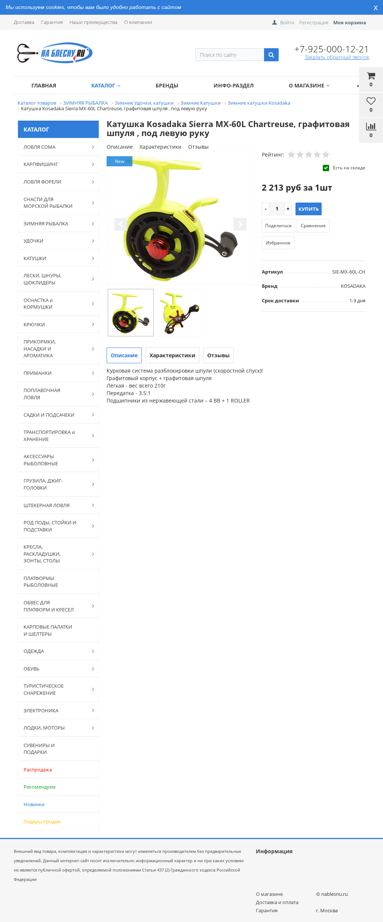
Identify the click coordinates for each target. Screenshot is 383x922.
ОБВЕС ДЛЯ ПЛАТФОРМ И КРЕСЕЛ (49, 606)
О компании (138, 22)
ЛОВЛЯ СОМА (39, 147)
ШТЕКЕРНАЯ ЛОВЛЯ (47, 505)
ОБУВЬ (31, 668)
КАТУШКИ (35, 258)
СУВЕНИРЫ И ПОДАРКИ (39, 749)
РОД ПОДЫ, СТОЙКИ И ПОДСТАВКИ (50, 526)
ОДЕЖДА (34, 651)
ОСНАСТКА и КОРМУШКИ (38, 304)
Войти (287, 22)
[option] (180, 218)
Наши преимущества (93, 22)
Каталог (103, 85)
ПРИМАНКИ (38, 373)
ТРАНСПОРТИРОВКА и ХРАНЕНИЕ (49, 436)
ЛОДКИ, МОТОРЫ (44, 727)
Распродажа (38, 769)
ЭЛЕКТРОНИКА (41, 710)
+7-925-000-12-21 (331, 49)
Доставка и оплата (277, 902)
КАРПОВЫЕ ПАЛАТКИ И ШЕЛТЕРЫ (48, 630)
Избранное (278, 243)
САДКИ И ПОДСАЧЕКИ (49, 414)
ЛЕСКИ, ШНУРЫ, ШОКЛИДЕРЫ (42, 279)
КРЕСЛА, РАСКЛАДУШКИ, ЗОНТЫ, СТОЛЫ (42, 553)
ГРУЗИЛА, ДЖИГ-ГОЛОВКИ (43, 484)
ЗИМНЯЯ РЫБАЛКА (46, 223)
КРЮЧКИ (34, 324)
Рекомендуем (40, 786)
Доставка (24, 22)
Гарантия (52, 22)
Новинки (34, 804)
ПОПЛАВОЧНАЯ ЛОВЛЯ (42, 394)
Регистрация (313, 22)
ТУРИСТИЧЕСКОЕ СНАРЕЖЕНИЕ (44, 689)
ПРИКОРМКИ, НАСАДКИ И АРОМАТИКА (40, 348)
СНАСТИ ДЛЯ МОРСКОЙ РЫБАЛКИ (48, 203)
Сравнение (313, 225)
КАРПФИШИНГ (41, 164)
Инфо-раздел (234, 85)
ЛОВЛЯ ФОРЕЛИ (42, 181)
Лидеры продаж (42, 821)
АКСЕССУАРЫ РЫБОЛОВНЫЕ (41, 460)
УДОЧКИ (33, 240)
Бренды (167, 85)
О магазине (306, 85)
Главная (43, 85)
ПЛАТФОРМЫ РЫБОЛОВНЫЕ (41, 582)
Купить (308, 209)
